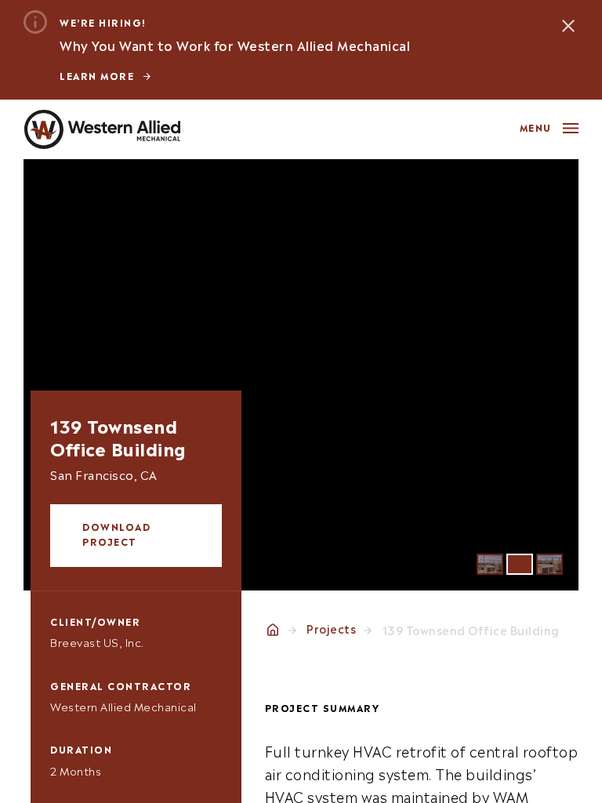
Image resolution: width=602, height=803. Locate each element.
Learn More (97, 75)
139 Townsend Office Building (471, 629)
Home (273, 630)
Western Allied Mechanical (102, 129)
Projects (331, 628)
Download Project (116, 533)
